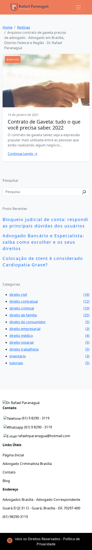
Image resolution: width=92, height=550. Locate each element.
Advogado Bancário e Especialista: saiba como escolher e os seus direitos (43, 242)
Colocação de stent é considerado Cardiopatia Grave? (43, 261)
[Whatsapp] (9, 540)
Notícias (23, 27)
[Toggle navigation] (78, 7)
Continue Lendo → (22, 153)
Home (7, 27)
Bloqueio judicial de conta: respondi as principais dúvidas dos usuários (45, 223)
